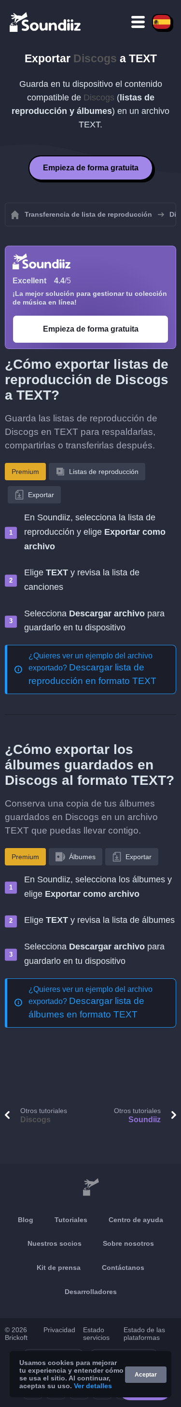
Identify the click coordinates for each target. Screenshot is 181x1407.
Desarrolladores (91, 1292)
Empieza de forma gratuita (91, 168)
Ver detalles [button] (93, 1386)
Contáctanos (123, 1267)
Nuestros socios (55, 1243)
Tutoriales (71, 1220)
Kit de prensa (59, 1267)
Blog (25, 1220)
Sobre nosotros (128, 1243)
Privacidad (59, 1330)
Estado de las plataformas (144, 1333)
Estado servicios (96, 1333)
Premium (25, 471)
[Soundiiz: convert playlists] (90, 1188)
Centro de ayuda (136, 1220)
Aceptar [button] (146, 1374)
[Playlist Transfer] (46, 21)
